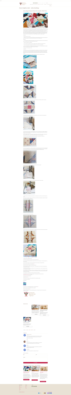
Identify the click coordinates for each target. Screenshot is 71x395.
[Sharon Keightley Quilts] (23, 4)
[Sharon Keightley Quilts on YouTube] (33, 386)
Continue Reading (26, 379)
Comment (24, 357)
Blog (38, 4)
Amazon (27, 274)
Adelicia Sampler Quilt (49, 4)
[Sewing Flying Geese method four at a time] (44, 368)
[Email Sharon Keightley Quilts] (36, 386)
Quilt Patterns (35, 4)
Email (36, 354)
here (37, 286)
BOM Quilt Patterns (32, 4)
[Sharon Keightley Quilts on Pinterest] (34, 386)
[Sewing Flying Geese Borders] (35, 368)
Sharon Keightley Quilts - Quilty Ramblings (29, 8)
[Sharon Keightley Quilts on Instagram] (35, 386)
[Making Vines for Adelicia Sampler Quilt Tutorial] (27, 368)
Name (24, 354)
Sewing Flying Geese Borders (35, 310)
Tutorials (42, 4)
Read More (36, 314)
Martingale (25, 274)
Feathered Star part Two (26, 322)
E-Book (40, 4)
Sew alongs (45, 4)
